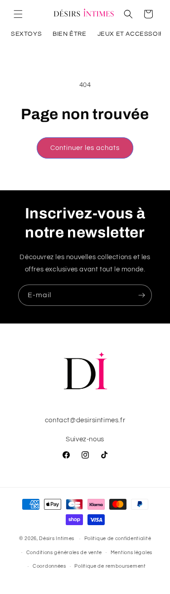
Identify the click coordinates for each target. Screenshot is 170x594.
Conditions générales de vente (64, 552)
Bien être (69, 34)
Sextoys (26, 34)
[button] (18, 14)
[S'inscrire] (141, 295)
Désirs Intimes (56, 538)
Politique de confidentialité (117, 538)
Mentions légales (131, 552)
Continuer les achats (85, 148)
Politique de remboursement (110, 566)
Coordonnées (49, 566)
